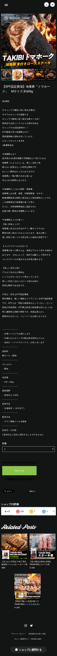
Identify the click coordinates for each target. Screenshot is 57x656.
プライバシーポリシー (18, 634)
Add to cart (19, 470)
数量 (4, 443)
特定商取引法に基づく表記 (37, 634)
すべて (7, 511)
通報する (32, 491)
